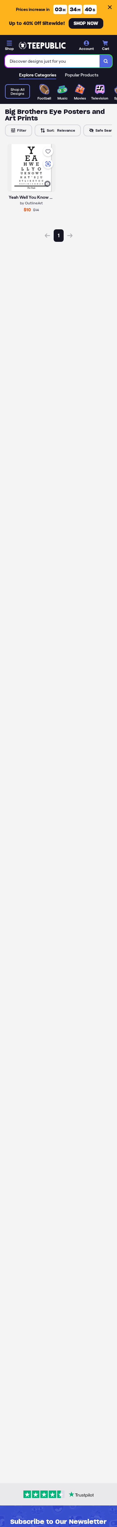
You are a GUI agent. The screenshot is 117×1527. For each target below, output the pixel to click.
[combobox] (52, 61)
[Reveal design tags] (47, 184)
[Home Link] (42, 45)
